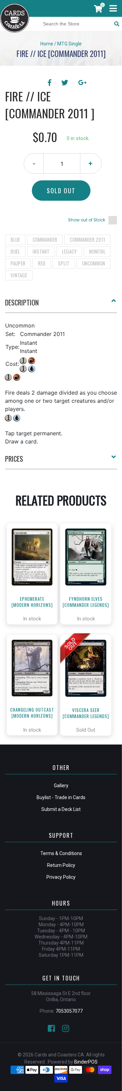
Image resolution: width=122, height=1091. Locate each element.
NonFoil (97, 251)
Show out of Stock (86, 220)
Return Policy (61, 865)
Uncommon (93, 263)
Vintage (19, 275)
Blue (15, 239)
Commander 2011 (87, 239)
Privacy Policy (61, 877)
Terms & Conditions (61, 853)
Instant (41, 251)
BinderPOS (86, 1062)
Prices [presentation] (14, 459)
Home (46, 43)
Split (63, 263)
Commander (45, 239)
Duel (15, 251)
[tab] (61, 305)
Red (41, 263)
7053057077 (69, 1011)
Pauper (18, 263)
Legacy (69, 251)
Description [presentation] (22, 302)
